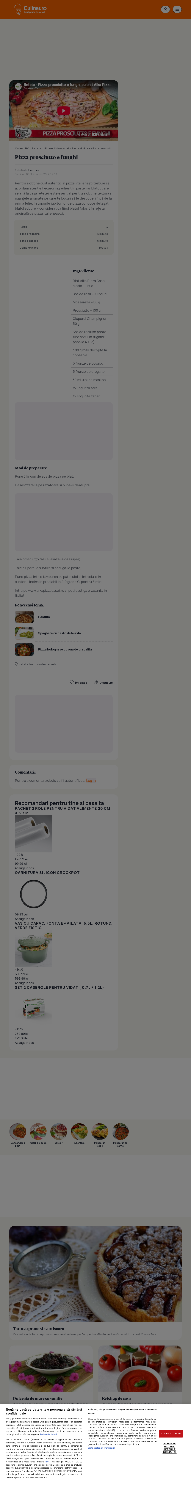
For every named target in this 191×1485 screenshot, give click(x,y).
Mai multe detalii (48, 1434)
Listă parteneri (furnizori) (101, 1447)
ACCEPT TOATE (171, 1433)
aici (47, 1461)
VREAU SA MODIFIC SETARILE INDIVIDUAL (169, 1448)
